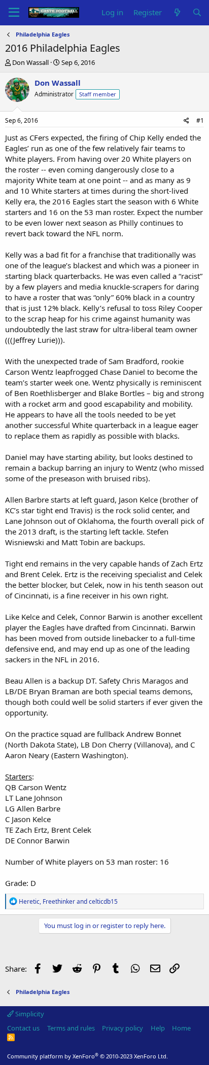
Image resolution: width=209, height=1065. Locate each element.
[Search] (197, 12)
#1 (200, 120)
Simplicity (29, 1013)
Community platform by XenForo (87, 1056)
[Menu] (14, 12)
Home (181, 1028)
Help (158, 1028)
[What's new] (177, 12)
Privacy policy (122, 1028)
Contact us (23, 1028)
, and (68, 901)
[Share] (186, 121)
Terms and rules (71, 1028)
